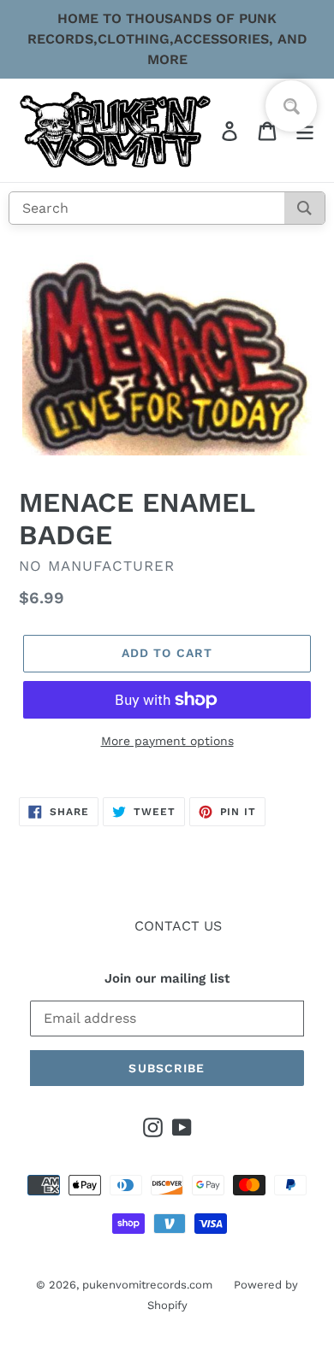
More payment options (167, 741)
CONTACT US (178, 926)
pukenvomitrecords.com (147, 1284)
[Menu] (305, 130)
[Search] (304, 208)
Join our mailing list (167, 978)
